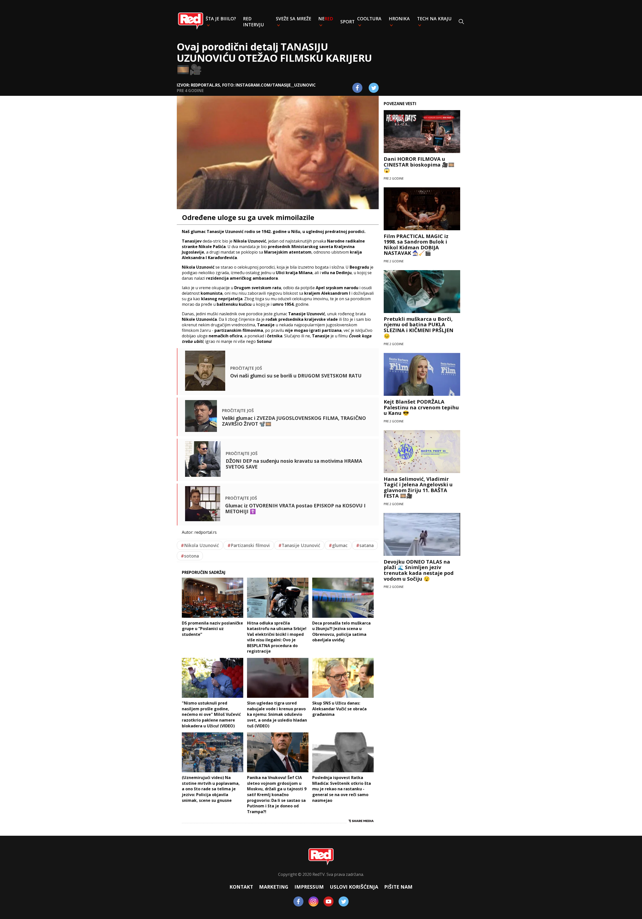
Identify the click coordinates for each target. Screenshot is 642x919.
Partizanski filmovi (248, 545)
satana (365, 545)
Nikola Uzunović (200, 545)
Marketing (273, 886)
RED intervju (253, 22)
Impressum (309, 886)
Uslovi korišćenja (354, 886)
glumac (338, 545)
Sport (347, 22)
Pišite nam (398, 886)
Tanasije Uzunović (299, 545)
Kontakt (241, 886)
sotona (190, 556)
